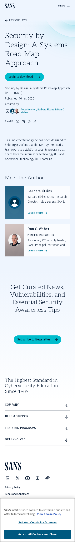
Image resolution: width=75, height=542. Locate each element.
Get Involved (15, 439)
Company (12, 404)
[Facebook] (37, 478)
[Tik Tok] (47, 478)
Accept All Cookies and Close (37, 534)
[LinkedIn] (7, 478)
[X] (17, 478)
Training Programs (20, 428)
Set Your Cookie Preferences (37, 522)
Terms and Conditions (17, 494)
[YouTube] (27, 478)
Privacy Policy (12, 487)
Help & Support (17, 416)
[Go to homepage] (10, 6)
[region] (37, 520)
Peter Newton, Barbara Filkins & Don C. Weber (43, 111)
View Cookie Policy (49, 514)
